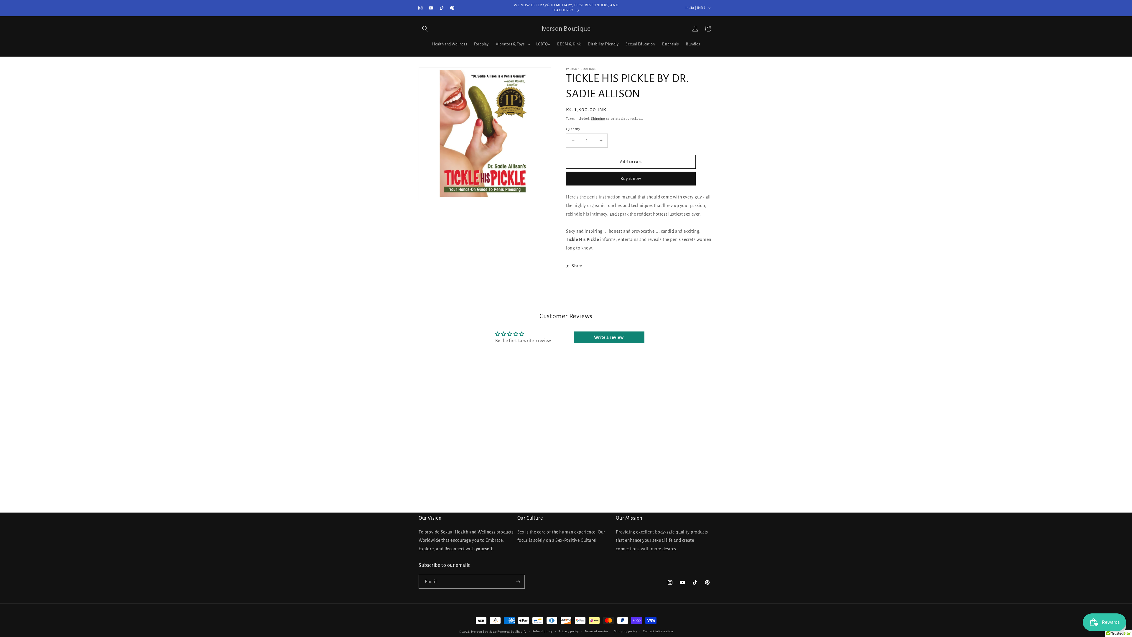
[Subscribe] (517, 582)
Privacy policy (568, 631)
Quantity (573, 129)
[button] (425, 28)
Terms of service (596, 631)
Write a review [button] (608, 337)
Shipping (598, 118)
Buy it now (631, 178)
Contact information (658, 631)
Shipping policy (625, 631)
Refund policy (542, 631)
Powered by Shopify (511, 631)
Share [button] (577, 266)
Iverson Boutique (483, 631)
